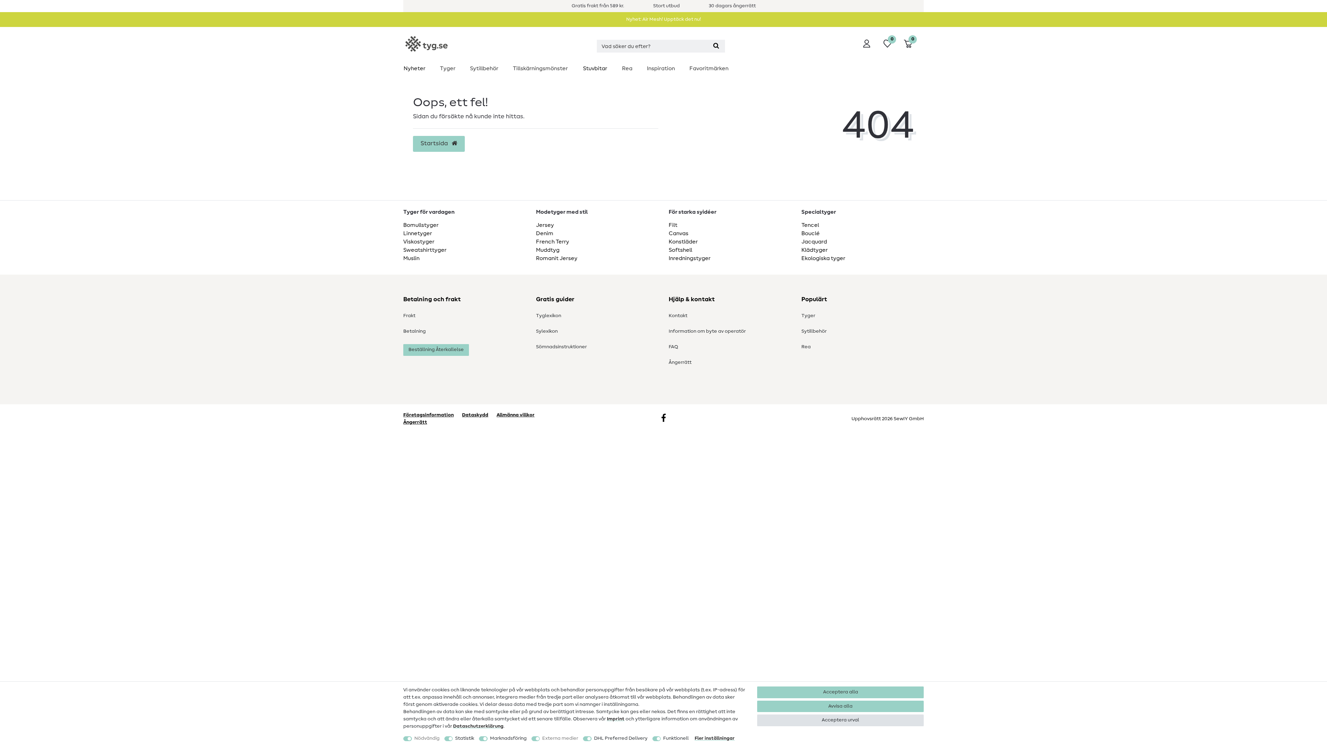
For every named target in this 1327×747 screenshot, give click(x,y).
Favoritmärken (708, 68)
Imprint (615, 719)
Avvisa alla (840, 706)
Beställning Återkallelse (436, 349)
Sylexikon (547, 331)
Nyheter (414, 68)
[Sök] (716, 46)
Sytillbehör (484, 68)
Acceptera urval (840, 720)
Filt (673, 225)
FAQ (673, 346)
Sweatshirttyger (424, 250)
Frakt (409, 315)
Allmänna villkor (516, 415)
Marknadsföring (508, 738)
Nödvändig (427, 738)
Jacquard (814, 242)
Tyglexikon (548, 315)
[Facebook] (663, 419)
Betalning (414, 331)
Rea (627, 68)
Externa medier (560, 738)
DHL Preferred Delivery (621, 738)
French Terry (552, 242)
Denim (544, 233)
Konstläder (683, 242)
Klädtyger (814, 250)
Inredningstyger (689, 258)
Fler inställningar (715, 738)
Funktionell (676, 738)
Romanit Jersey (556, 258)
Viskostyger (418, 242)
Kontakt (678, 315)
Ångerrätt (680, 362)
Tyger (447, 68)
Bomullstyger (421, 225)
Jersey (545, 225)
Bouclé (810, 233)
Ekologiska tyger (823, 258)
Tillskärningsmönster (540, 68)
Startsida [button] (435, 143)
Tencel (810, 225)
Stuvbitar (595, 68)
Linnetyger (417, 233)
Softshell (680, 250)
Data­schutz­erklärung (478, 726)
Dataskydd (475, 415)
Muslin (411, 258)
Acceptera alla (840, 692)
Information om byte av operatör (707, 331)
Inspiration (661, 68)
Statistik (464, 738)
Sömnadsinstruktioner (561, 346)
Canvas (678, 233)
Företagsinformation (428, 415)
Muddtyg (547, 250)
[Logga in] (866, 43)
